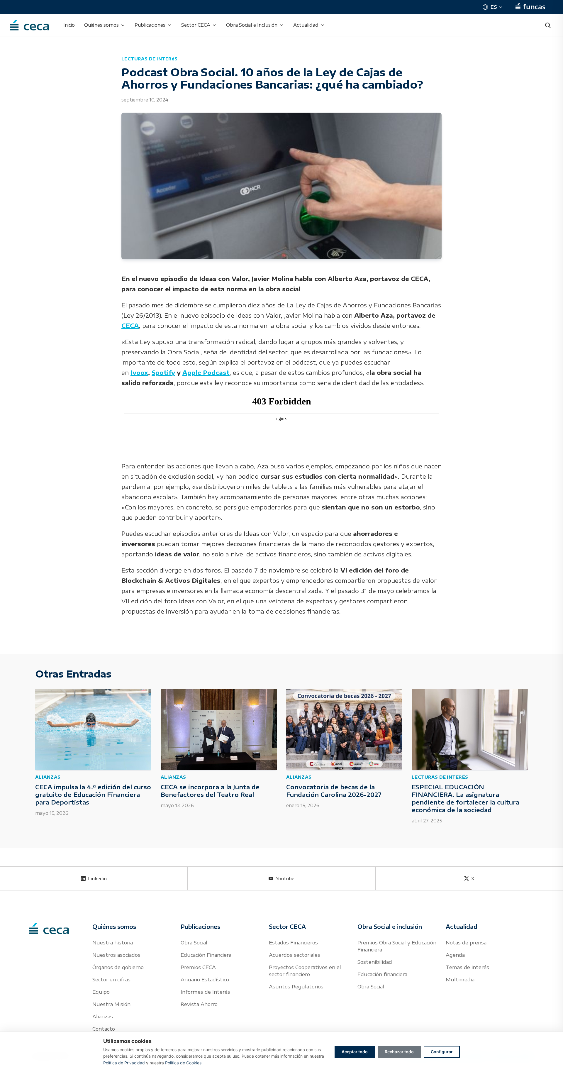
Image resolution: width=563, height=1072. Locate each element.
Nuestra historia (112, 942)
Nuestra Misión (111, 1004)
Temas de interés (467, 967)
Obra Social (194, 942)
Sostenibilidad (374, 961)
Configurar (442, 1051)
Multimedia (460, 979)
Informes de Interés (205, 991)
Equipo (101, 991)
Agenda (455, 954)
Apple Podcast (206, 372)
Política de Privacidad (124, 1062)
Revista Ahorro (199, 1004)
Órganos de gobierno (118, 967)
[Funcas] (530, 7)
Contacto (103, 1028)
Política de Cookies (183, 1062)
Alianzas (102, 1016)
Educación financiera (382, 974)
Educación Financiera (206, 954)
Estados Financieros (293, 942)
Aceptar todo (355, 1051)
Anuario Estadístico (205, 979)
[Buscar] (548, 25)
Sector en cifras (111, 979)
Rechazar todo (399, 1051)
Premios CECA (198, 967)
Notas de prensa (466, 942)
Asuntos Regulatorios (296, 986)
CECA (130, 325)
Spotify (163, 372)
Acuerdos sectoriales (294, 954)
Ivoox (139, 372)
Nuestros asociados (116, 954)
